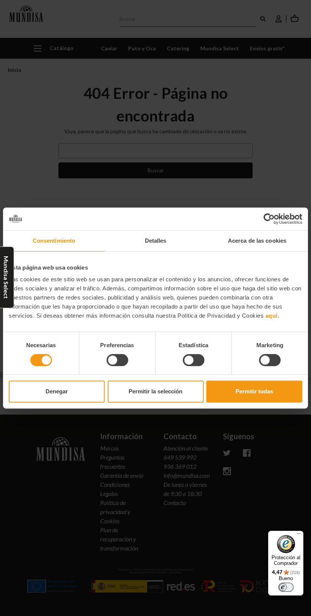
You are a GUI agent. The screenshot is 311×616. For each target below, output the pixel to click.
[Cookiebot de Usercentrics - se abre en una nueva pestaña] (269, 219)
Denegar (57, 391)
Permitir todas (254, 391)
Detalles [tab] (155, 240)
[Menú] (298, 535)
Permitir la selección (155, 391)
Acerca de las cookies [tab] (257, 240)
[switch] (117, 360)
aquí (271, 315)
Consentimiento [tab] (54, 240)
